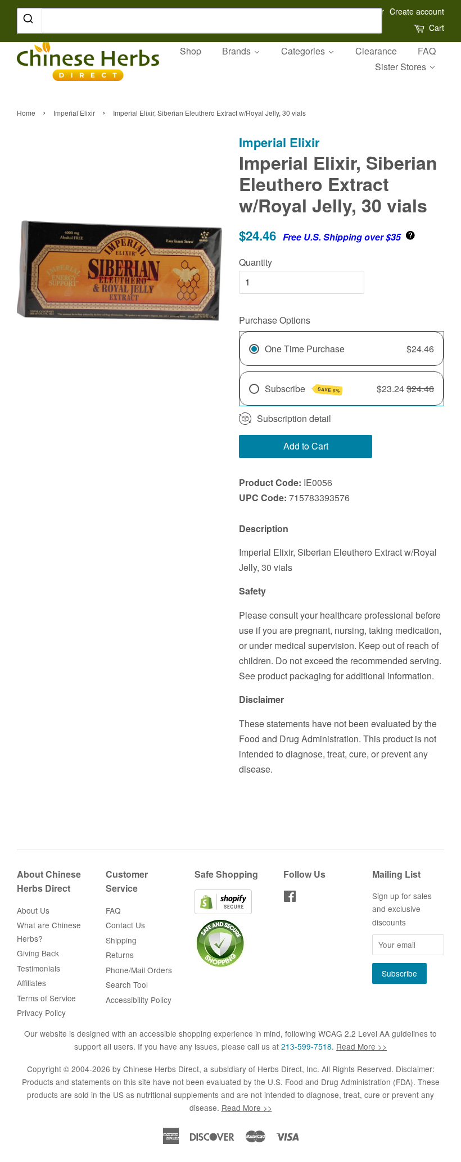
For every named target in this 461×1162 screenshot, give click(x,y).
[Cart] (420, 28)
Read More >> (361, 1046)
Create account (417, 11)
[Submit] (29, 20)
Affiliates (31, 982)
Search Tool (127, 984)
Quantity (255, 262)
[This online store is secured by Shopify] (223, 910)
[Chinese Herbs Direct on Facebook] (289, 898)
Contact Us (125, 924)
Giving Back (38, 953)
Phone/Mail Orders (139, 969)
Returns (120, 954)
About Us (33, 910)
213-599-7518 (306, 1046)
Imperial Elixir (74, 112)
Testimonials (38, 968)
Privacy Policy (41, 1012)
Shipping (121, 940)
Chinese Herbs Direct (161, 1068)
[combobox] (199, 21)
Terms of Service (46, 998)
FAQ (113, 910)
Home (26, 112)
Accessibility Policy (138, 999)
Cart (436, 27)
